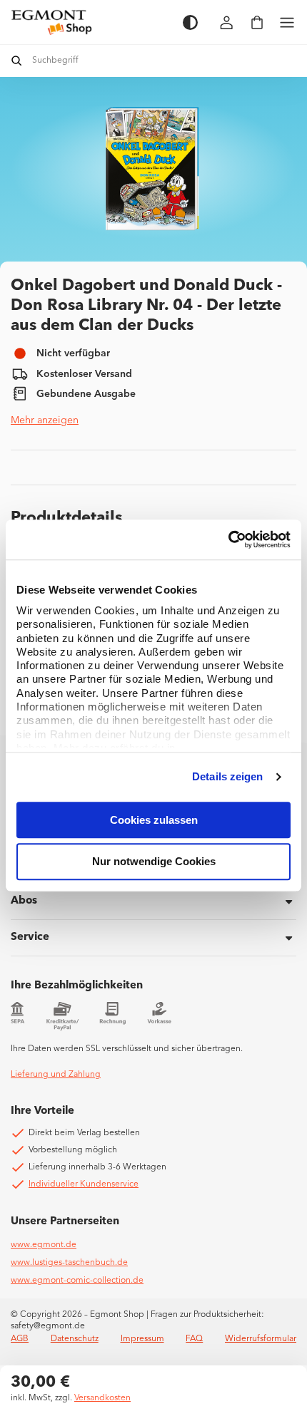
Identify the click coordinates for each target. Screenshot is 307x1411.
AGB (20, 1339)
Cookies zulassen (154, 820)
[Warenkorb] (257, 22)
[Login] (227, 22)
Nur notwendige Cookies (154, 862)
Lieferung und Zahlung (56, 1074)
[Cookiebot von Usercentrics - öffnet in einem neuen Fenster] (228, 539)
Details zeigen (227, 776)
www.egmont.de (43, 1245)
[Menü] (287, 22)
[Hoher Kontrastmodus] (190, 22)
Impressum (142, 1339)
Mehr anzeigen (45, 420)
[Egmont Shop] (89, 22)
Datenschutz (75, 1339)
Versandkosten (102, 1398)
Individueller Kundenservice (84, 1184)
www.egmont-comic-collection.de (77, 1280)
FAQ (194, 1339)
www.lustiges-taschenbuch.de (69, 1262)
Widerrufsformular (260, 1339)
